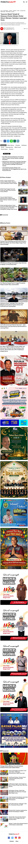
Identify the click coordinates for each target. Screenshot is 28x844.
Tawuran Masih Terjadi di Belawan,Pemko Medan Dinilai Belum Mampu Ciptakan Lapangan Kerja (8, 199)
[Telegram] (18, 141)
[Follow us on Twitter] (12, 838)
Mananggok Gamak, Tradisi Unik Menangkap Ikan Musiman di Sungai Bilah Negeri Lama (17, 792)
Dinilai (18, 10)
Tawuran (12, 11)
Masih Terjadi (3, 11)
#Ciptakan (18, 145)
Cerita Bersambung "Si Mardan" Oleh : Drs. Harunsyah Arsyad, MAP (18, 804)
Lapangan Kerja (22, 10)
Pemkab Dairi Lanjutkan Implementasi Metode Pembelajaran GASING (18, 811)
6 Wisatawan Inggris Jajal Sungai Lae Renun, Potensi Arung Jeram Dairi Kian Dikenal (18, 785)
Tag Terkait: (3, 145)
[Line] (11, 141)
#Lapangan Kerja (9, 147)
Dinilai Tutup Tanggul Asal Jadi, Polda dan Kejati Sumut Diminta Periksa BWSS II (8, 190)
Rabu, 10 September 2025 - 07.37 (9, 29)
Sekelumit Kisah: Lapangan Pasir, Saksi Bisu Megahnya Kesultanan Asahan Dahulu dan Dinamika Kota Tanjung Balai (12, 304)
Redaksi (12, 841)
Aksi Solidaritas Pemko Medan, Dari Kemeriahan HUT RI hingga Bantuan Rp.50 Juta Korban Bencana (14, 169)
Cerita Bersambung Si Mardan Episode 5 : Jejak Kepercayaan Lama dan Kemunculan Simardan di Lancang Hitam (13, 326)
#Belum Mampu (10, 145)
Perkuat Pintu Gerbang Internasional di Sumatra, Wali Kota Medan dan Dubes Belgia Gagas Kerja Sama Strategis (13, 243)
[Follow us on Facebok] (9, 838)
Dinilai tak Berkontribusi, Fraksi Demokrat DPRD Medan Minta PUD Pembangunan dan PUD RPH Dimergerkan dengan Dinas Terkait (8, 207)
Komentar (26, 28)
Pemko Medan (8, 11)
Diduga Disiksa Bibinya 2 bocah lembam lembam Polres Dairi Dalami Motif (11, 766)
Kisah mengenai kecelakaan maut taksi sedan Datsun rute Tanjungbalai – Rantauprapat (18, 798)
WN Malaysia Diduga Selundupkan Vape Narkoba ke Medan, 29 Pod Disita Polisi (13, 263)
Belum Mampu (5, 10)
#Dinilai (2, 147)
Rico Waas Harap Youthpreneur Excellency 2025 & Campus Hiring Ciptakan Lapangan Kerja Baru (13, 158)
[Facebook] (5, 141)
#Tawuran (11, 149)
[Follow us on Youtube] (19, 838)
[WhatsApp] (14, 141)
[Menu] (27, 2)
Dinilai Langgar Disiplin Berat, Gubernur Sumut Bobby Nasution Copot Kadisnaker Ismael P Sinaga (8, 182)
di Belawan (14, 10)
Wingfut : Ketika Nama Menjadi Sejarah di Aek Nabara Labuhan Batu (18, 824)
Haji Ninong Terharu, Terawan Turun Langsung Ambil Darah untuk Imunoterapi (17, 778)
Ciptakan (10, 10)
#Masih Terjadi (18, 147)
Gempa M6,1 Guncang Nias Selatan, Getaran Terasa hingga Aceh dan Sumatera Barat (17, 818)
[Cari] (24, 2)
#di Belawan (24, 145)
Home (2, 10)
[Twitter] (8, 141)
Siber (17, 841)
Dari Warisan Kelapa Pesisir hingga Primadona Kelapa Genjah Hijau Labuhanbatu (12, 283)
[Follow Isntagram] (16, 838)
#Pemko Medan (4, 149)
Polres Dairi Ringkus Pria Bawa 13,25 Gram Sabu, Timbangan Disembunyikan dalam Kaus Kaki (17, 772)
